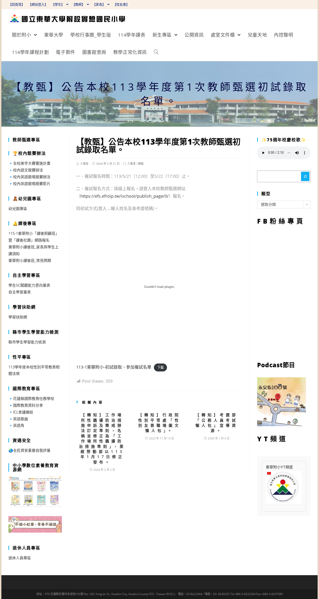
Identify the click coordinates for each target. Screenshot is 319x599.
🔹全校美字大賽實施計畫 (29, 163)
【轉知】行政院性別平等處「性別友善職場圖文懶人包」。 (159, 422)
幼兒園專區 (17, 208)
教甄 (141, 164)
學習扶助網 (17, 317)
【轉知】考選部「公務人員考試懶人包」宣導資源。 (216, 422)
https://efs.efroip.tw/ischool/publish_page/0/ (124, 196)
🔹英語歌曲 (18, 418)
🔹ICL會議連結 (20, 412)
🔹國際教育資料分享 (25, 405)
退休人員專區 (19, 557)
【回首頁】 (16, 4)
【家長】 (99, 4)
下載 (160, 367)
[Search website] (156, 52)
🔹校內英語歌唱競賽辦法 (29, 176)
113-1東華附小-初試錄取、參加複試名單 (113, 367)
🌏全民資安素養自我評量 (29, 450)
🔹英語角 (16, 425)
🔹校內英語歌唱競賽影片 (29, 183)
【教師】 (79, 4)
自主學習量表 (19, 292)
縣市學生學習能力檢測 (27, 342)
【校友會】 (121, 4)
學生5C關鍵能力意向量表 (29, 285)
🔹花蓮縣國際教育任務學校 (31, 398)
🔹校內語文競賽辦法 (25, 170)
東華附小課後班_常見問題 (29, 260)
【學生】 (58, 4)
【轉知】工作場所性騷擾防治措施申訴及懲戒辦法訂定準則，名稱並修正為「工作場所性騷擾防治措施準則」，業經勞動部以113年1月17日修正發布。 (102, 438)
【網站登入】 (38, 4)
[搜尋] (305, 176)
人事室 (84, 164)
